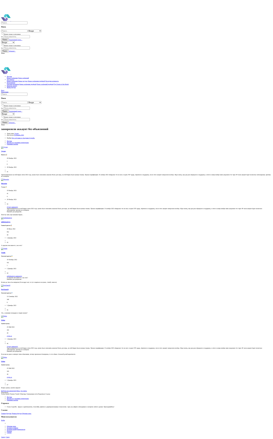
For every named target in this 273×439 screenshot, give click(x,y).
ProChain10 (5, 289)
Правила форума (17, 413)
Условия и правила (12, 428)
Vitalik (3, 252)
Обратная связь (26, 413)
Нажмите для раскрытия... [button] (15, 211)
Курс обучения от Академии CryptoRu (23, 138)
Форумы (8, 413)
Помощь (9, 431)
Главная (3, 413)
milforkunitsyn (5, 222)
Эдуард (16, 133)
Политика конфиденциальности (16, 429)
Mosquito (4, 183)
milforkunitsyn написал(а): (14, 276)
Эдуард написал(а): (12, 207)
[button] (3, 53)
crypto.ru (9, 336)
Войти (3, 420)
